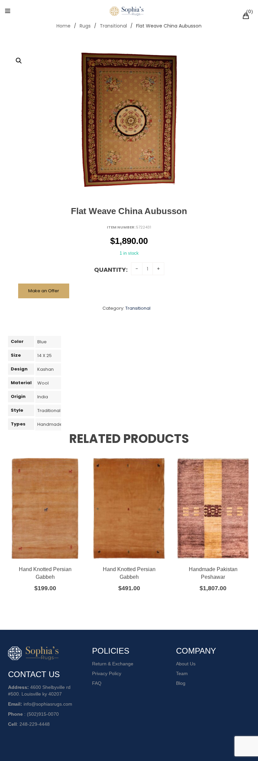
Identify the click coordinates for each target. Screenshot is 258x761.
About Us (186, 663)
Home (63, 25)
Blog (180, 683)
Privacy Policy (106, 673)
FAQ (96, 683)
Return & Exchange (112, 663)
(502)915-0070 (43, 714)
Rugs (85, 25)
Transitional (113, 25)
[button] (19, 61)
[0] (247, 16)
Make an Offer (43, 291)
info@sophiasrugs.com (48, 704)
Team (182, 673)
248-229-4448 (34, 724)
